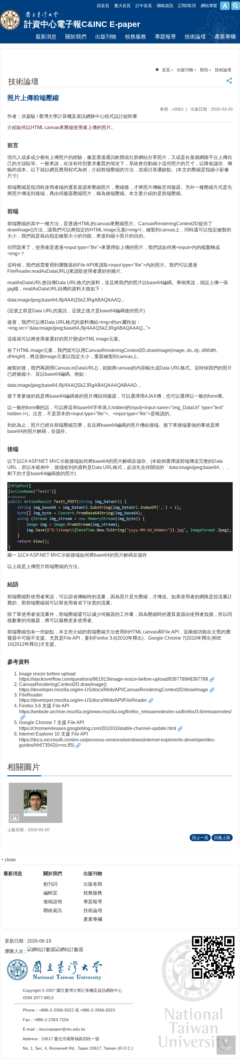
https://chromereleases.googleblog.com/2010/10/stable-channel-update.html (97, 728)
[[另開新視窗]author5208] (35, 803)
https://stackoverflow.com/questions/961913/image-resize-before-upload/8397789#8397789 (113, 679)
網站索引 (235, 5)
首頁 (166, 69)
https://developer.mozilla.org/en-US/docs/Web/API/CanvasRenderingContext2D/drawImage (113, 689)
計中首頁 (144, 5)
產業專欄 (225, 37)
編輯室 (50, 892)
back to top (226, 1045)
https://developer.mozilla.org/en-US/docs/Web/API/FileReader (83, 700)
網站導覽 (209, 5)
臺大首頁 (122, 5)
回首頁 (103, 5)
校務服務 (135, 37)
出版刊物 (105, 37)
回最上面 (222, 837)
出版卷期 (92, 884)
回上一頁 (200, 837)
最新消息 (45, 37)
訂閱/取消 (187, 5)
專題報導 (165, 37)
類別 (204, 69)
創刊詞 (50, 884)
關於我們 (75, 37)
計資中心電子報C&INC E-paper (82, 24)
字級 (225, 5)
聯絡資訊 (165, 5)
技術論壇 (195, 37)
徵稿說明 (52, 901)
